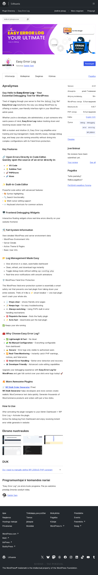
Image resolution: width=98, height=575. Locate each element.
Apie (4, 513)
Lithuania (12, 557)
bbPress (7, 542)
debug (82, 123)
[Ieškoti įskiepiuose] (27, 19)
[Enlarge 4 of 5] (39, 449)
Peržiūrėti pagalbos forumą (79, 185)
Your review (73, 162)
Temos (29, 517)
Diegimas (39, 76)
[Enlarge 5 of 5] (60, 438)
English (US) (91, 117)
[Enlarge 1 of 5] (18, 438)
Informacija (10, 76)
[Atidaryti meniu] (94, 3)
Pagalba (92, 76)
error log (91, 127)
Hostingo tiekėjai (9, 521)
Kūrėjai (53, 521)
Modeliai (30, 526)
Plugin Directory (8, 11)
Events (77, 517)
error (84, 127)
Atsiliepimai (25, 76)
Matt (5, 538)
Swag (77, 526)
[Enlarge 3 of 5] (39, 438)
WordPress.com (10, 534)
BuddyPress (8, 546)
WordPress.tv (57, 526)
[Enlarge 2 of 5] (18, 449)
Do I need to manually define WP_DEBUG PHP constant (27, 470)
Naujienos (6, 517)
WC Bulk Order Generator (17, 387)
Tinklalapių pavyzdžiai (36, 513)
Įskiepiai (29, 521)
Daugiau (71, 139)
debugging (91, 123)
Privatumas (7, 526)
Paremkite (79, 521)
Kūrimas (52, 76)
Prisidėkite (78, 513)
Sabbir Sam (29, 65)
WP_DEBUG (91, 132)
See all (93, 162)
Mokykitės (55, 513)
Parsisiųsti (89, 64)
